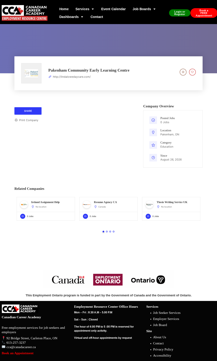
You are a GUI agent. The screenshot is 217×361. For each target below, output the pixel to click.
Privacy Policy (163, 349)
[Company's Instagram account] (183, 72)
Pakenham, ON (169, 134)
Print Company (28, 120)
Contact (97, 17)
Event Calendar (113, 9)
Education (166, 146)
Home (64, 9)
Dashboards (69, 17)
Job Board (160, 325)
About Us (159, 337)
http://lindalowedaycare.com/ (72, 76)
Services (82, 9)
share (28, 110)
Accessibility (162, 355)
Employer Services (166, 319)
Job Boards (142, 9)
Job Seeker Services (167, 313)
